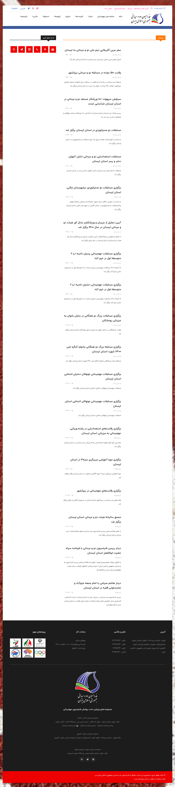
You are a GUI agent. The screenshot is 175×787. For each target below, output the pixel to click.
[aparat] (37, 8)
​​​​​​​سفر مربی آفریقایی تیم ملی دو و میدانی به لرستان (92, 50)
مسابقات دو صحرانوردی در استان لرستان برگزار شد (93, 130)
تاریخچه (24, 16)
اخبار (91, 16)
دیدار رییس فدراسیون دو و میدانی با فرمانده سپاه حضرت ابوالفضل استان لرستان (93, 550)
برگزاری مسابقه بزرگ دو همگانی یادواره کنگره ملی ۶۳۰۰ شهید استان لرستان (94, 349)
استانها (46, 16)
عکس (35, 16)
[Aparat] (93, 759)
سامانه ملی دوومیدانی (105, 16)
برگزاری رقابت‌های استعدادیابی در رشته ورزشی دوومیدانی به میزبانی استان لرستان (95, 430)
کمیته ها (79, 16)
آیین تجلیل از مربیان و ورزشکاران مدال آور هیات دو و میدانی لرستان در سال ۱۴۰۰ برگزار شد (92, 224)
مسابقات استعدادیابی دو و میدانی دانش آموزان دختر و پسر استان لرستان (95, 158)
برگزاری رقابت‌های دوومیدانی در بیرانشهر (99, 490)
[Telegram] (87, 759)
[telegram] (28, 8)
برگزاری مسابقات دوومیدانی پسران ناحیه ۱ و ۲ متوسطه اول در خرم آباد (96, 256)
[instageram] (33, 8)
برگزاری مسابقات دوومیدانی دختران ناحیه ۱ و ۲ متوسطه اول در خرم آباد (95, 287)
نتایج (68, 16)
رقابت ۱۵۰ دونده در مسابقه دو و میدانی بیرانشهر (94, 72)
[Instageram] (82, 759)
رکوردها (57, 16)
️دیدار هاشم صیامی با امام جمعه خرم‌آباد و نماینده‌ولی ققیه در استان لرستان (97, 585)
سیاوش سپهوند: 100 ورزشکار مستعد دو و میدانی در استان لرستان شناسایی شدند (92, 101)
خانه (120, 16)
